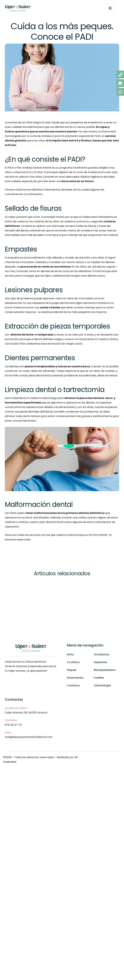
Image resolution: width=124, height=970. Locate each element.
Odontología (102, 685)
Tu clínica (73, 662)
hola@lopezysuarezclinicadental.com (28, 737)
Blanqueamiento (105, 670)
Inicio (70, 654)
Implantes (100, 662)
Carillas (99, 678)
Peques (71, 670)
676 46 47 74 (13, 725)
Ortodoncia (101, 654)
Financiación (75, 678)
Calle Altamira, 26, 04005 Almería (26, 712)
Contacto (73, 685)
